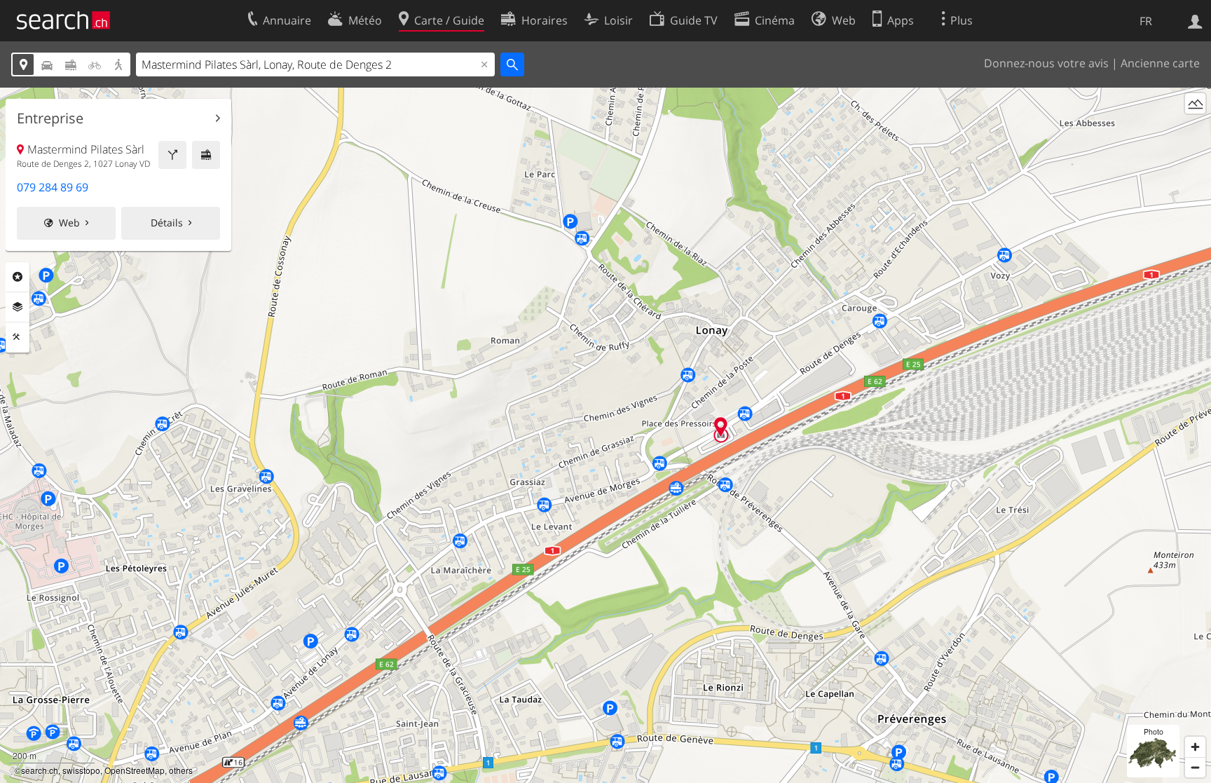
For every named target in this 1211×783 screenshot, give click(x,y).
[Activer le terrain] (1195, 103)
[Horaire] (206, 155)
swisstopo (81, 770)
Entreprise (50, 118)
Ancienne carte (1160, 63)
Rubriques (17, 277)
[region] (605, 435)
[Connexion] (1195, 20)
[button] (720, 426)
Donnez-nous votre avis (1046, 63)
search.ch (39, 770)
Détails (167, 222)
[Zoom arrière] (1195, 767)
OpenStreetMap (134, 770)
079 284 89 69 (52, 187)
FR (1146, 21)
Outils (17, 337)
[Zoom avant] (1195, 747)
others (181, 770)
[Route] (172, 155)
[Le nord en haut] (1195, 129)
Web (69, 222)
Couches (17, 307)
